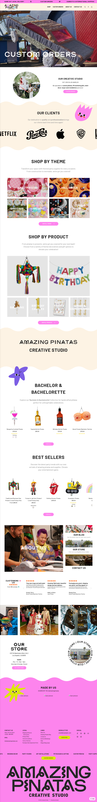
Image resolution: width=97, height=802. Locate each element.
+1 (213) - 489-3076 (9, 734)
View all (48, 444)
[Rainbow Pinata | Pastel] (92, 505)
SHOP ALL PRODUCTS (47, 322)
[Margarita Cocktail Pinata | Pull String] (16, 437)
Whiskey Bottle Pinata (60, 429)
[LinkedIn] (77, 736)
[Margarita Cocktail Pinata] (15, 417)
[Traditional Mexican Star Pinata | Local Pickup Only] (13, 487)
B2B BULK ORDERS (85, 60)
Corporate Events (54, 754)
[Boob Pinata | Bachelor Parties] (82, 417)
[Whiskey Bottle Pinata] (60, 417)
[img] (13, 585)
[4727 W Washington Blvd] (48, 656)
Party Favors (85, 754)
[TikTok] (81, 736)
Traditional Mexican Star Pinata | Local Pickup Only (13, 499)
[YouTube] (88, 733)
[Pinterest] (84, 733)
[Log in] (88, 7)
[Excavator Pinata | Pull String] (74, 506)
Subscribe (64, 737)
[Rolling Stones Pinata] (53, 487)
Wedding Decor (71, 754)
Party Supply (14, 754)
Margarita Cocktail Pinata (15, 429)
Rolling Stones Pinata (53, 498)
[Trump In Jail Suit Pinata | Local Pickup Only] (33, 487)
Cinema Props (39, 754)
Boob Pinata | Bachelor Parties (82, 429)
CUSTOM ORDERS (48, 758)
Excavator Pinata (73, 498)
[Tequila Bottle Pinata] (37, 417)
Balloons (26, 754)
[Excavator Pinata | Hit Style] (72, 506)
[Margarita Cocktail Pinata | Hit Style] (13, 437)
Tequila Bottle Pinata (37, 429)
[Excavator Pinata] (73, 487)
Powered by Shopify (55, 800)
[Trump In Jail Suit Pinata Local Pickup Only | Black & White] (33, 507)
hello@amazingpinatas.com (11, 741)
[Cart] (91, 7)
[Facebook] (77, 733)
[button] (7, 493)
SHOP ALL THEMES (46, 223)
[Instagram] (81, 733)
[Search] (85, 7)
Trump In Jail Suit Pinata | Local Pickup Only (33, 499)
